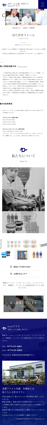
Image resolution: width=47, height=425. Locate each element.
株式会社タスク (17, 28)
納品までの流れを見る (22, 267)
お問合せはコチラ (20, 274)
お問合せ (24, 28)
